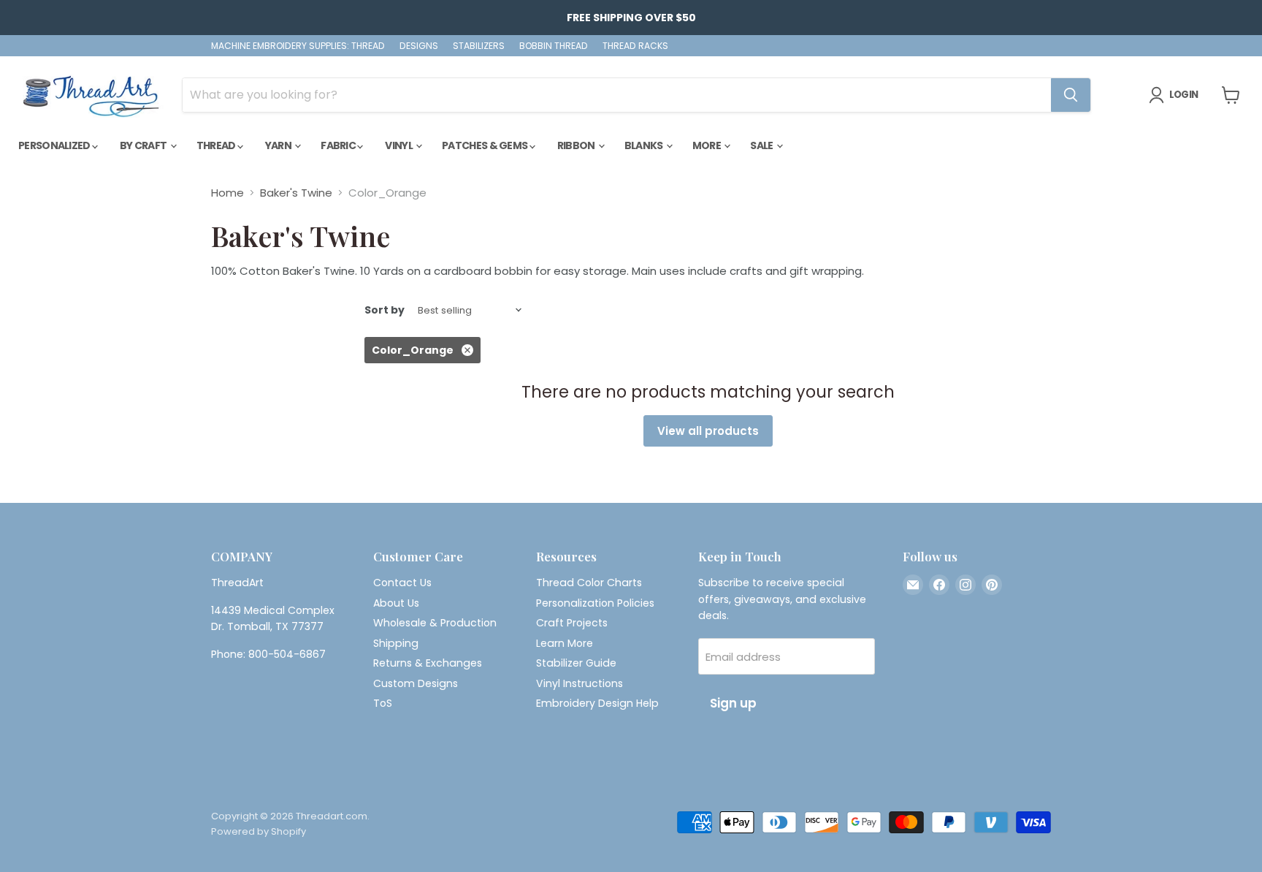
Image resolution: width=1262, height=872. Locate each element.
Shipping (395, 643)
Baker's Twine (296, 192)
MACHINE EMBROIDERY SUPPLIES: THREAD (298, 46)
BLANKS (644, 145)
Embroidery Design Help (597, 703)
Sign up (733, 703)
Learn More (564, 643)
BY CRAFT (144, 145)
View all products (708, 431)
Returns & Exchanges (427, 663)
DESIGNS (418, 46)
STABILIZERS (479, 46)
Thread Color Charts (589, 582)
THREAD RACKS (635, 46)
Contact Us (402, 582)
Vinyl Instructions (579, 683)
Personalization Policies (595, 603)
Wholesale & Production (435, 622)
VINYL (399, 145)
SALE (762, 145)
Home (227, 192)
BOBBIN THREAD (553, 46)
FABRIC (339, 145)
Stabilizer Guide (576, 663)
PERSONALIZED (55, 145)
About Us (396, 603)
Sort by (384, 310)
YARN (279, 145)
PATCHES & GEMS (485, 145)
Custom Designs (415, 683)
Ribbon (577, 145)
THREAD (216, 145)
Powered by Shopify (258, 831)
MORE (707, 145)
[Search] (1070, 95)
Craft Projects (572, 622)
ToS (382, 703)
